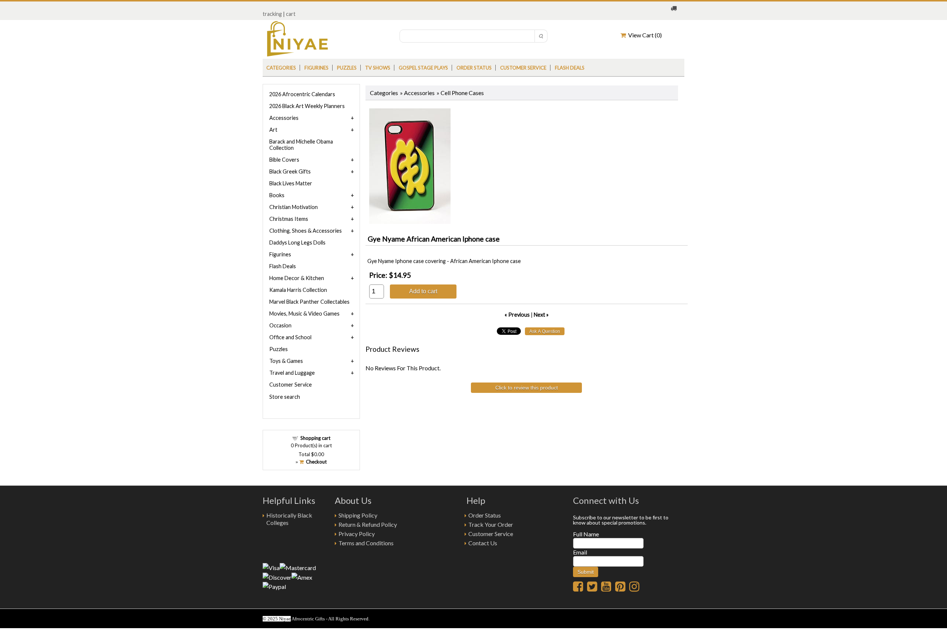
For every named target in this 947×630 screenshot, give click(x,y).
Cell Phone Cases (462, 92)
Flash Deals (569, 68)
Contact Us (482, 542)
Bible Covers (284, 159)
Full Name (586, 534)
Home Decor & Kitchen (296, 278)
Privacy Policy (356, 533)
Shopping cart (315, 438)
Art (273, 130)
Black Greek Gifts (290, 171)
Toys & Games (286, 361)
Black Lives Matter (290, 183)
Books (276, 195)
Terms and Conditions (366, 542)
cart (291, 14)
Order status (474, 68)
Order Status (484, 515)
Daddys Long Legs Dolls (297, 242)
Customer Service (523, 68)
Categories (281, 68)
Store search (284, 397)
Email (580, 552)
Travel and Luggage (292, 373)
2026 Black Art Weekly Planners (307, 106)
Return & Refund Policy (367, 524)
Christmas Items (288, 219)
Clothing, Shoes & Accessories (305, 231)
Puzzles (347, 68)
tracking (272, 14)
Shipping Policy (357, 515)
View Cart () (644, 34)
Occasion (280, 325)
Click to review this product (526, 387)
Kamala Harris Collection (298, 290)
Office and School (290, 337)
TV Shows (377, 68)
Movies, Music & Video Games (304, 313)
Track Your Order (490, 524)
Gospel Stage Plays (423, 68)
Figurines (316, 68)
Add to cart (423, 291)
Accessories (419, 92)
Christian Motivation (293, 207)
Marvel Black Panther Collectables (309, 302)
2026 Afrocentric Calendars (302, 94)
